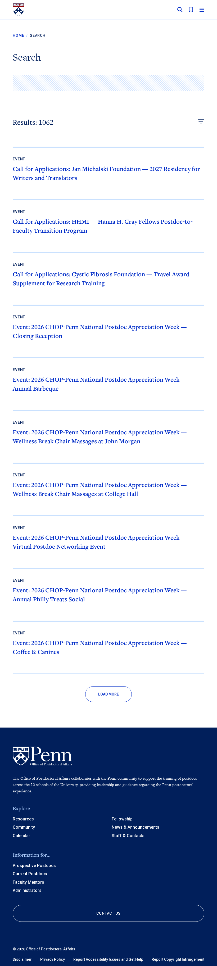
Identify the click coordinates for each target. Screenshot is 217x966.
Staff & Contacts (128, 835)
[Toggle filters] (201, 122)
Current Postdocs (30, 873)
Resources (23, 818)
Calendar (21, 835)
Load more (108, 694)
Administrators (27, 890)
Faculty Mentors (28, 882)
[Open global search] (180, 9)
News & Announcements (135, 827)
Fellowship (122, 818)
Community (24, 827)
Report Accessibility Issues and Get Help (108, 959)
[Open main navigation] (202, 9)
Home (18, 35)
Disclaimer (22, 959)
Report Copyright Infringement (178, 959)
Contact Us (108, 913)
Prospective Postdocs (34, 865)
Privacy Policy (52, 959)
